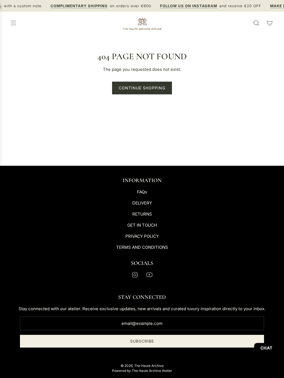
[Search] (256, 23)
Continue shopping (142, 88)
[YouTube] (149, 274)
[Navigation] (13, 23)
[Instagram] (134, 274)
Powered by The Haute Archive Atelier (142, 371)
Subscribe (142, 341)
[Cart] (269, 23)
